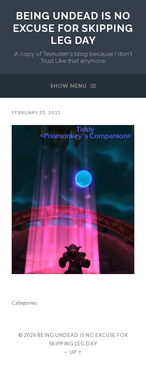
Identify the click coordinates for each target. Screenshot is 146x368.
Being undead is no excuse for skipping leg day (73, 28)
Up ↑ (76, 352)
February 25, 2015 (36, 112)
